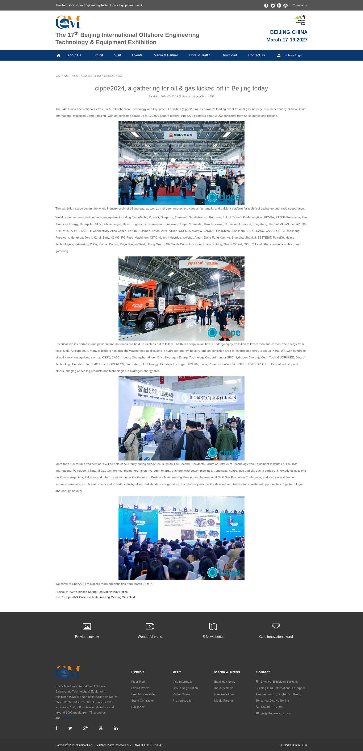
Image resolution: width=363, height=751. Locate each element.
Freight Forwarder (143, 694)
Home (74, 75)
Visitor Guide (181, 694)
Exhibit (98, 55)
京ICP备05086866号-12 (294, 745)
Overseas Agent (224, 694)
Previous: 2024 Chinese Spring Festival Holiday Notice (91, 591)
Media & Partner (166, 55)
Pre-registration (183, 700)
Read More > (70, 717)
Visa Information (183, 681)
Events (137, 55)
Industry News (223, 688)
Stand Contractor (142, 700)
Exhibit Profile (140, 688)
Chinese (298, 5)
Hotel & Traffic (199, 55)
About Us (74, 55)
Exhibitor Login (292, 55)
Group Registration (185, 688)
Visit (117, 55)
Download (229, 55)
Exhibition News (224, 681)
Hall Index (138, 707)
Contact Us (256, 55)
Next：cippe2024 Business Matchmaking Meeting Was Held (95, 597)
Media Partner (223, 700)
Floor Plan (138, 681)
